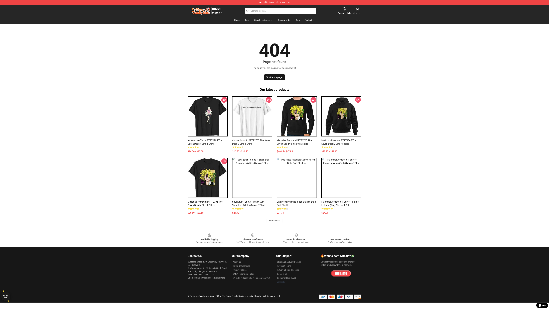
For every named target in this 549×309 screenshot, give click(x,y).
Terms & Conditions (241, 266)
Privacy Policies (239, 270)
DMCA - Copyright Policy (243, 274)
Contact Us (282, 274)
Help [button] (544, 305)
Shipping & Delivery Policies (289, 262)
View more (274, 220)
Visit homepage (274, 77)
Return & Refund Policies (288, 270)
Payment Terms (284, 266)
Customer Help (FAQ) (286, 278)
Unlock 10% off (5, 296)
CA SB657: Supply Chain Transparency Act (251, 278)
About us (237, 262)
